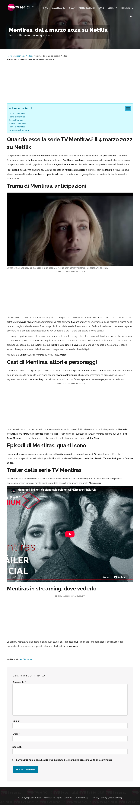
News (29, 659)
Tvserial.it (20, 7)
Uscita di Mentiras (16, 113)
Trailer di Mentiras (16, 127)
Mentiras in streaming (18, 130)
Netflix (29, 56)
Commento (19, 682)
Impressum (115, 797)
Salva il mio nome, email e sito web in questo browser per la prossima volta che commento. (64, 760)
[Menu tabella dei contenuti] (128, 108)
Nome (16, 721)
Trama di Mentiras (16, 117)
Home (9, 56)
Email (16, 734)
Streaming (19, 56)
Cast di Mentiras (15, 120)
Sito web (17, 747)
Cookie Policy (81, 797)
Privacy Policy (99, 797)
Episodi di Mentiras (17, 123)
